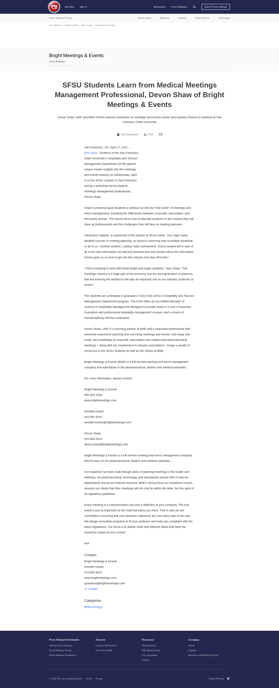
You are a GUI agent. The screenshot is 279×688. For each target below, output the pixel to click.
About (191, 645)
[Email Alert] (118, 135)
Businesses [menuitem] (159, 7)
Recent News (148, 645)
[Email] (161, 134)
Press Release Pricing (60, 650)
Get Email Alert (129, 134)
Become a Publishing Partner (203, 655)
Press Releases (55, 25)
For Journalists (149, 655)
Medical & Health (71, 25)
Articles (145, 660)
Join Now (69, 7)
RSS (151, 134)
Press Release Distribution (62, 655)
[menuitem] (194, 7)
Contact (93, 588)
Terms (89, 678)
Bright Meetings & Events (105, 25)
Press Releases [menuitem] (179, 7)
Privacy (99, 678)
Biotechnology (86, 25)
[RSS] (145, 135)
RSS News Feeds (151, 650)
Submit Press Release (216, 7)
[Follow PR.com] (227, 678)
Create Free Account (106, 645)
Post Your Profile (104, 650)
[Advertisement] (139, 37)
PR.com (90, 152)
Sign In (83, 7)
